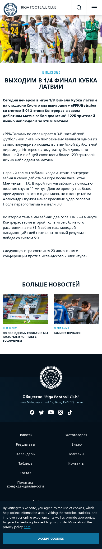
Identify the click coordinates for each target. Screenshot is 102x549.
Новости (25, 435)
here (27, 527)
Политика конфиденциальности (25, 484)
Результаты (25, 444)
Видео (76, 444)
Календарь (25, 454)
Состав (25, 473)
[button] (79, 7)
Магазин (76, 454)
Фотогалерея (76, 435)
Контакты (76, 463)
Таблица (25, 463)
